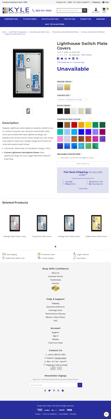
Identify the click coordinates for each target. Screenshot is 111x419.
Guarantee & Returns (55, 307)
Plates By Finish (30, 19)
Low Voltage (69, 19)
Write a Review (86, 55)
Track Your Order (55, 343)
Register (55, 332)
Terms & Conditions (50, 414)
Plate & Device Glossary (55, 314)
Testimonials (55, 280)
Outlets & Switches (50, 19)
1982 (25, 2)
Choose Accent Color (69, 119)
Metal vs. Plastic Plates (55, 317)
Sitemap (73, 414)
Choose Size (64, 95)
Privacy (37, 414)
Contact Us (61, 2)
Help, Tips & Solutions (54, 24)
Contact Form (60, 358)
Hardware (100, 19)
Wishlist (55, 339)
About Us (55, 273)
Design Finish (65, 81)
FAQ (55, 320)
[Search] (84, 10)
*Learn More (82, 188)
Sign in (55, 336)
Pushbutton (85, 19)
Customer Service (55, 276)
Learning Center (55, 310)
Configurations (11, 19)
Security (55, 283)
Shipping (96, 2)
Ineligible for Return (69, 154)
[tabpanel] (14, 226)
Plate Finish (64, 105)
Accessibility (63, 414)
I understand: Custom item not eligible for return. (77, 158)
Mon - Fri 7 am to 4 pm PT (79, 2)
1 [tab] (55, 246)
